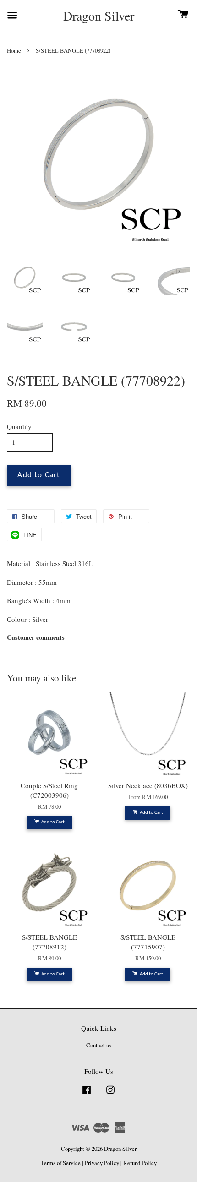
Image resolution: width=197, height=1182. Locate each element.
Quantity (19, 426)
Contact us (98, 1045)
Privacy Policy (102, 1163)
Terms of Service (61, 1163)
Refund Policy (140, 1163)
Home (14, 50)
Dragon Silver (98, 16)
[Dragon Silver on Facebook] (86, 1094)
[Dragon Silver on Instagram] (110, 1094)
